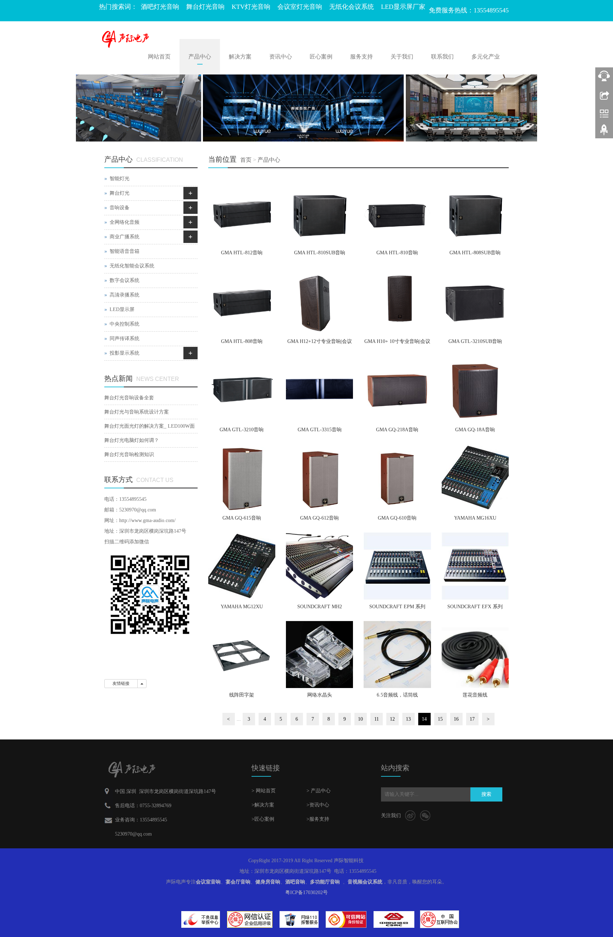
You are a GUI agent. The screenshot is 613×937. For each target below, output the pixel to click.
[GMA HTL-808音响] (241, 300)
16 (456, 719)
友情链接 (121, 683)
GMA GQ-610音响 (397, 518)
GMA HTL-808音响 (242, 341)
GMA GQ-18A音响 (475, 429)
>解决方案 (263, 805)
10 (360, 719)
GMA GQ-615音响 (241, 518)
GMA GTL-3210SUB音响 (475, 341)
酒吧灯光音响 (160, 6)
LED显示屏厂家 (403, 6)
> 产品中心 (318, 790)
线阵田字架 (241, 695)
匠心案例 (321, 57)
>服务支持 (317, 819)
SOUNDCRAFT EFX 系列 (475, 606)
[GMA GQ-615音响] (241, 477)
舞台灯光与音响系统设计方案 (136, 412)
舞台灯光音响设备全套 (129, 397)
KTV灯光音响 (251, 6)
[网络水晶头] (319, 654)
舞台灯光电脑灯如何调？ (131, 440)
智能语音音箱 (124, 251)
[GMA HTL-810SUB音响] (319, 212)
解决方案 (240, 57)
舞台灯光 (119, 193)
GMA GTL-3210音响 (242, 429)
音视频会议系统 (365, 882)
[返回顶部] (604, 132)
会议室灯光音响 (299, 6)
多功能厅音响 (325, 882)
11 (376, 719)
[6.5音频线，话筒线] (397, 654)
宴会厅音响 (238, 882)
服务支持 (361, 57)
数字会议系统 (124, 280)
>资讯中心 (317, 805)
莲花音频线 (475, 695)
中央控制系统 (124, 324)
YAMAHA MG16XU (475, 518)
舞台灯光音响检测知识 (129, 454)
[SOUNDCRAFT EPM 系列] (397, 565)
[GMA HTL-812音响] (241, 212)
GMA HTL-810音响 (397, 252)
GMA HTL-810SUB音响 (319, 252)
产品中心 (199, 57)
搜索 (486, 794)
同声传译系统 (124, 338)
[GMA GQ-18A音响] (475, 389)
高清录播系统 (124, 295)
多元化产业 (485, 57)
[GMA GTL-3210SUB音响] (475, 300)
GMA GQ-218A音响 (397, 429)
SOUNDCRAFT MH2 (319, 606)
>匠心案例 (263, 819)
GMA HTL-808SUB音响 (475, 252)
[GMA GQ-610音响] (397, 477)
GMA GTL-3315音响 (320, 429)
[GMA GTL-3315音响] (319, 389)
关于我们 (402, 57)
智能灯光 (119, 178)
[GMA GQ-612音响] (319, 477)
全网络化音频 (124, 222)
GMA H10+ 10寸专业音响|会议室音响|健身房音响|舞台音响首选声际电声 (397, 344)
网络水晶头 (319, 695)
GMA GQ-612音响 (319, 518)
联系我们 (442, 57)
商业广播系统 (124, 236)
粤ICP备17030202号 (306, 892)
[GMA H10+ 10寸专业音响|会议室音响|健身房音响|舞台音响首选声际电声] (397, 300)
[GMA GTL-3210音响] (241, 389)
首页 (246, 160)
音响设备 (119, 207)
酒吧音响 (295, 882)
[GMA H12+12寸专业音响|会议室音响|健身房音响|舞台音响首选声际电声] (319, 300)
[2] (306, 108)
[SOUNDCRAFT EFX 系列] (475, 565)
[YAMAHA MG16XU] (475, 477)
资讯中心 (280, 57)
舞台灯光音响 (205, 6)
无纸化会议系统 (351, 6)
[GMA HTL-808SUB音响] (475, 212)
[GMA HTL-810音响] (397, 212)
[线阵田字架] (241, 654)
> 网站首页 (264, 790)
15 (440, 719)
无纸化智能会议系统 (132, 265)
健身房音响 (267, 882)
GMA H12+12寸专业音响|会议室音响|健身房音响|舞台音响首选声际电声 (319, 344)
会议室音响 (208, 882)
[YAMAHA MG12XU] (241, 565)
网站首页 (159, 57)
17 (472, 719)
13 (408, 719)
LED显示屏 (122, 309)
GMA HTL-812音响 (242, 252)
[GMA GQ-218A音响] (397, 389)
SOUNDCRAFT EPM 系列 (397, 606)
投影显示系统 (124, 353)
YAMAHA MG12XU (242, 606)
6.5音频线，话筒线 (397, 695)
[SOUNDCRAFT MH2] (319, 565)
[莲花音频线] (475, 654)
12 (392, 719)
